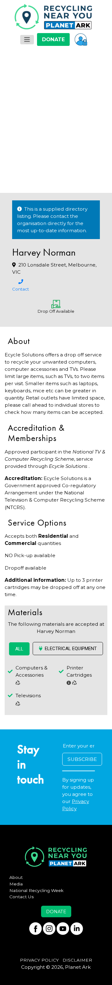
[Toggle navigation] (27, 39)
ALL (19, 649)
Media (16, 883)
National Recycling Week (36, 890)
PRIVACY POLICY (39, 960)
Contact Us (21, 896)
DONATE (53, 39)
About (16, 877)
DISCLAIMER (77, 960)
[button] (81, 39)
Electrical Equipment (71, 648)
